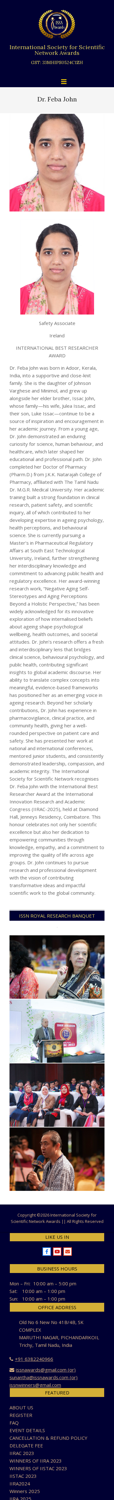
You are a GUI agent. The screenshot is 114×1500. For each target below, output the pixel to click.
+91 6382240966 (34, 1359)
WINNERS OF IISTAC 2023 (38, 1468)
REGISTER (21, 1415)
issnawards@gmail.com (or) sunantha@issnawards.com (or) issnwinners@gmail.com (44, 1377)
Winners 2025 (25, 1491)
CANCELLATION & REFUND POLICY (48, 1438)
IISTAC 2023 (23, 1476)
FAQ (14, 1422)
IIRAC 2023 (22, 1453)
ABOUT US (21, 1407)
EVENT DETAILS (27, 1430)
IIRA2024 (20, 1483)
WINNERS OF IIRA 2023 (36, 1461)
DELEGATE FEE (26, 1445)
